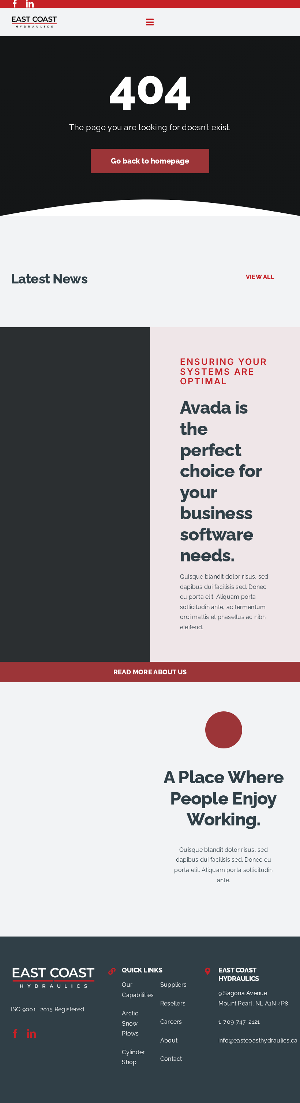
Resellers (172, 1003)
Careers (171, 1021)
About (168, 1040)
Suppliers (173, 984)
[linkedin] (30, 4)
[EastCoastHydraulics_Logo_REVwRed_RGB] (53, 968)
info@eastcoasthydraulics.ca (257, 1040)
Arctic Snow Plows (130, 1023)
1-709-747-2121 (239, 1021)
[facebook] (15, 4)
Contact (171, 1058)
